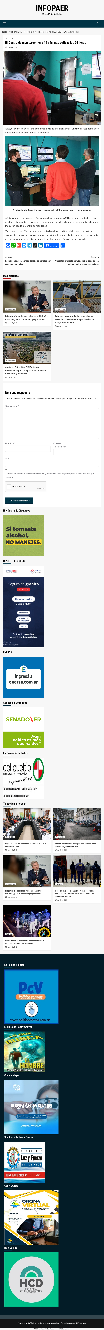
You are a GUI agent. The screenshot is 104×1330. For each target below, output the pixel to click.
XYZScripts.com (64, 1329)
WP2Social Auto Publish (42, 1329)
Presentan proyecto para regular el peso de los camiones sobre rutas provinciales (77, 261)
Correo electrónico (59, 445)
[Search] (97, 23)
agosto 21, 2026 (12, 323)
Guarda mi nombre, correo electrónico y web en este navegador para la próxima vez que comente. (50, 475)
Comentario (12, 406)
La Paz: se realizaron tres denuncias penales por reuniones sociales (28, 261)
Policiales (59, 884)
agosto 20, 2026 (62, 326)
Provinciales (10, 837)
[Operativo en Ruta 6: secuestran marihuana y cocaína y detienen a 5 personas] (27, 921)
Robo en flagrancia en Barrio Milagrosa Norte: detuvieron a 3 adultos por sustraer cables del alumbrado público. (75, 894)
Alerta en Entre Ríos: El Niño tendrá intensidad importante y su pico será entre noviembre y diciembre (25, 370)
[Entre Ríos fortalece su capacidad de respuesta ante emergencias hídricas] (77, 824)
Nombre (10, 443)
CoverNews (66, 1323)
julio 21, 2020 (12, 47)
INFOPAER (52, 8)
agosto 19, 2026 (12, 377)
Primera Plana (10, 39)
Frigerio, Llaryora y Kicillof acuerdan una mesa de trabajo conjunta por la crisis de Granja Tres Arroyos (74, 319)
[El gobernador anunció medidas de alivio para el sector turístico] (27, 824)
